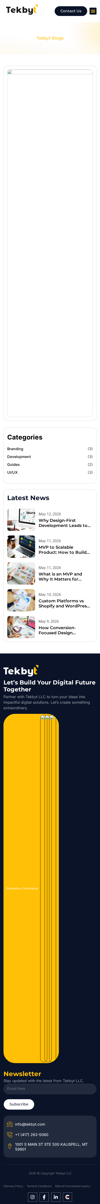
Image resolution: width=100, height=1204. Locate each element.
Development (19, 456)
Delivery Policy (13, 1186)
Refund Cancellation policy (72, 1186)
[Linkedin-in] (55, 1197)
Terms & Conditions (39, 1186)
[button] (93, 11)
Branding (15, 448)
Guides (13, 464)
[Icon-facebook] (44, 1197)
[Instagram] (32, 1197)
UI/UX (12, 472)
